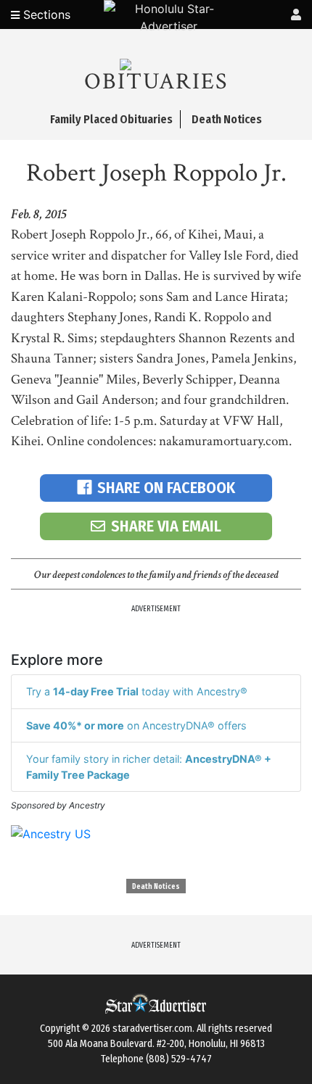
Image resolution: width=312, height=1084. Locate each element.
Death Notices (156, 886)
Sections (45, 14)
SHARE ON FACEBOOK (166, 487)
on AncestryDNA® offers (136, 725)
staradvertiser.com (152, 1028)
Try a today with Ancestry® (136, 691)
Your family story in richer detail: (148, 767)
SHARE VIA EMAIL (166, 526)
